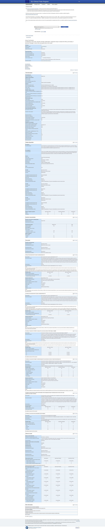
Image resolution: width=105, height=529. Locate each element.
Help (79, 1)
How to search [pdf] (37, 29)
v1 (41, 56)
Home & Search (29, 4)
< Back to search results (29, 35)
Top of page (75, 72)
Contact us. (30, 516)
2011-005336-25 (43, 46)
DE (42, 47)
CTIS (54, 522)
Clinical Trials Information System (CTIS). (32, 14)
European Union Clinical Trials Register (33, 8)
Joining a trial (37, 4)
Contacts (43, 4)
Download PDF (28, 37)
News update (54, 4)
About (48, 4)
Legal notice (78, 521)
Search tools (43, 31)
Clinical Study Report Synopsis (46, 60)
